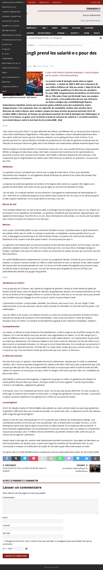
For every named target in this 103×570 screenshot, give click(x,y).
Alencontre (27, 66)
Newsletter (44, 2)
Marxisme (29, 33)
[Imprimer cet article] (51, 458)
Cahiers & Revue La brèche (12, 2)
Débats (65, 28)
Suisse (86, 33)
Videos (96, 33)
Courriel (6, 525)
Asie (44, 28)
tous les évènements (90, 20)
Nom (5, 517)
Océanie (60, 33)
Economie (88, 28)
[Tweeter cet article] (16, 458)
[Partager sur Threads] (95, 458)
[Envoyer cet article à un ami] (42, 458)
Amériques (31, 28)
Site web (6, 533)
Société (74, 33)
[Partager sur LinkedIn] (24, 458)
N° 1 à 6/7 (5, 54)
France (39, 66)
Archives (32, 2)
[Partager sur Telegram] (77, 458)
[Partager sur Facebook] (7, 458)
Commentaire (9, 497)
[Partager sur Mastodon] (69, 458)
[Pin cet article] (33, 458)
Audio (54, 28)
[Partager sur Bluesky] (86, 458)
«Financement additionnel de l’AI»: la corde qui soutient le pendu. (11, 65)
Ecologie (76, 28)
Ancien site (57, 2)
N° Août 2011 (7, 44)
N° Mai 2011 (6, 49)
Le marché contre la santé (10, 89)
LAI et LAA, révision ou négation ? (10, 79)
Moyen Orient (44, 33)
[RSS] (100, 38)
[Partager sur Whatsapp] (60, 458)
